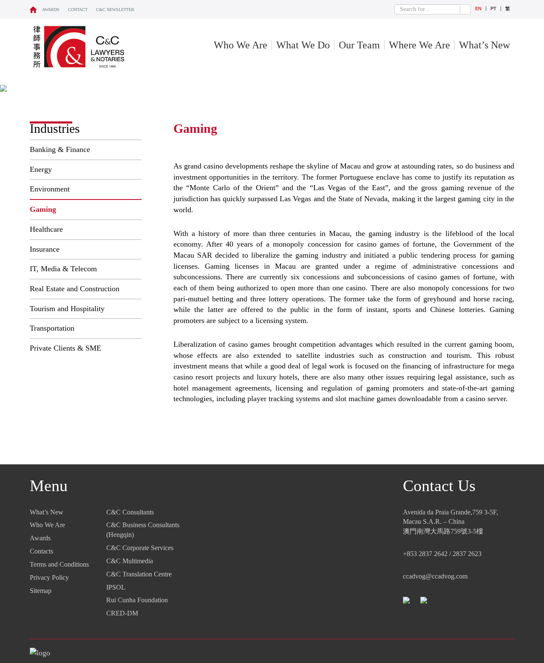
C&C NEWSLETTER (115, 9)
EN (478, 8)
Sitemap (40, 590)
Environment (50, 189)
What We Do (303, 45)
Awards (51, 9)
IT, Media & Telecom (63, 268)
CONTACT (78, 9)
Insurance (45, 249)
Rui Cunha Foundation (137, 600)
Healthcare (46, 229)
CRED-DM (122, 613)
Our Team (359, 45)
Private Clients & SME (65, 348)
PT (493, 8)
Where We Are (419, 45)
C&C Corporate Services (139, 547)
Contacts (41, 551)
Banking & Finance (60, 149)
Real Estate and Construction (74, 288)
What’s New (484, 45)
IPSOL (115, 587)
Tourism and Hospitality (67, 308)
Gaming (43, 209)
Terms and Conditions (59, 564)
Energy (41, 169)
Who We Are (240, 45)
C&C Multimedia (129, 561)
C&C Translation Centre (139, 574)
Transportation (52, 328)
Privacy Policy (49, 577)
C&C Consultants (130, 512)
